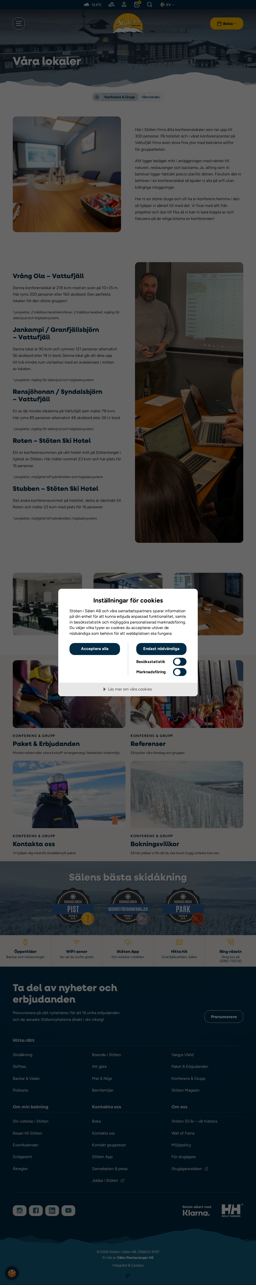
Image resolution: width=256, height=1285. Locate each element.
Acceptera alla (94, 648)
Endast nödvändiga (161, 648)
